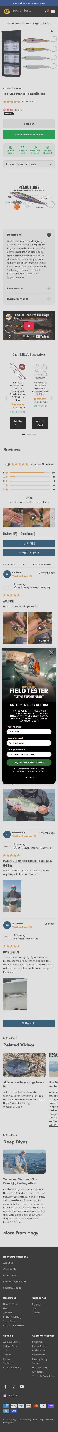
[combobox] (28, 742)
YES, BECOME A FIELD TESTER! (29, 762)
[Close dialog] (51, 652)
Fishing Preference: (15, 749)
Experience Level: (14, 738)
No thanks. (29, 777)
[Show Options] (49, 742)
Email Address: (13, 726)
